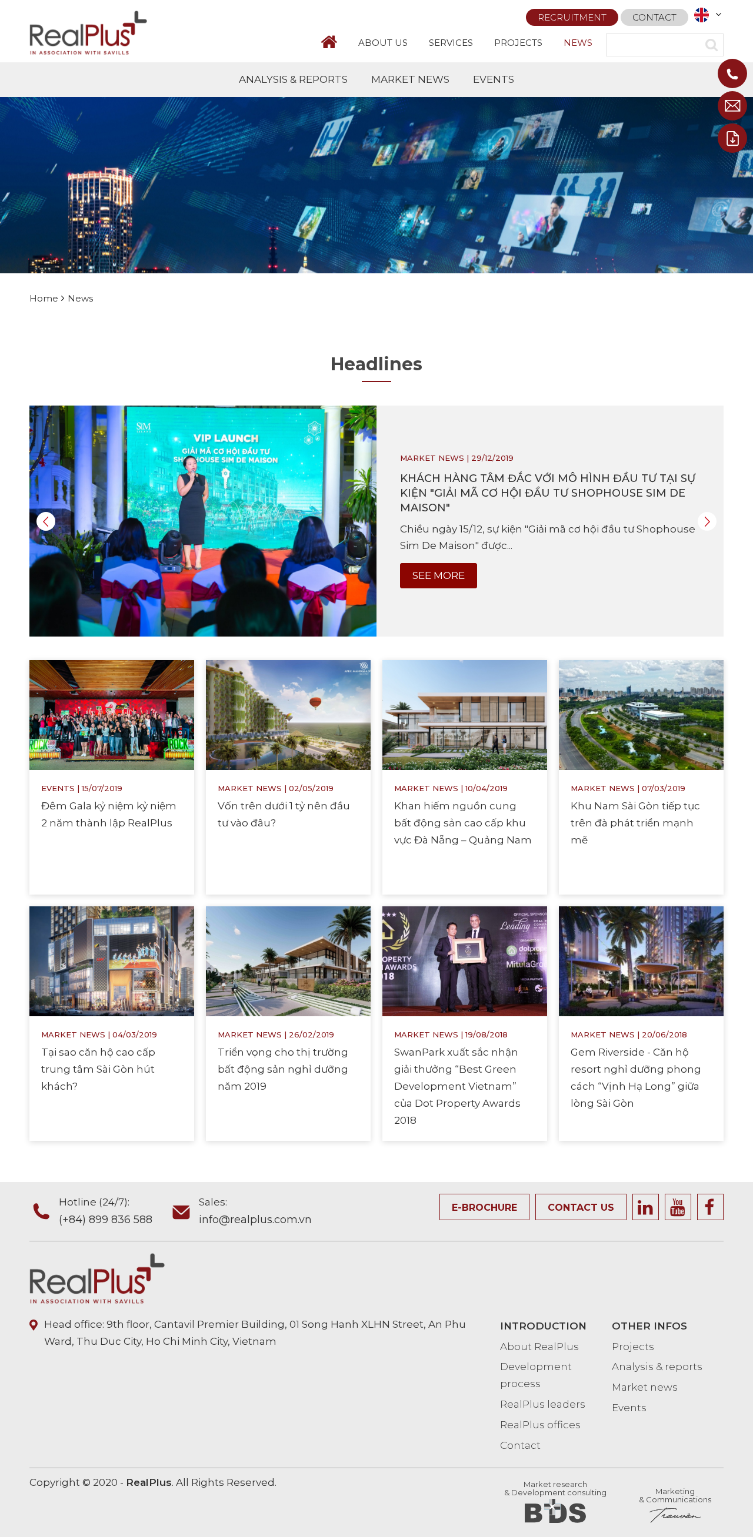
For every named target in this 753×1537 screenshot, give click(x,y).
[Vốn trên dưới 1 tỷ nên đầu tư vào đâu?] (288, 714)
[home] (334, 42)
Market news (432, 458)
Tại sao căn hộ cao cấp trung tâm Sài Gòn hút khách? (98, 1069)
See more (438, 575)
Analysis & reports (657, 1366)
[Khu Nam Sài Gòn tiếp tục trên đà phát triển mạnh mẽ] (641, 714)
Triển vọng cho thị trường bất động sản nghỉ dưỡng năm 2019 (283, 1069)
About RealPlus (539, 1346)
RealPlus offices (540, 1425)
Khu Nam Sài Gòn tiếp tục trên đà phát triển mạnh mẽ (635, 823)
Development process (536, 1375)
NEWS (578, 42)
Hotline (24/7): (105, 1211)
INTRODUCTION (543, 1326)
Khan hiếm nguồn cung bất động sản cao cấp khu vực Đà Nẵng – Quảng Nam (463, 823)
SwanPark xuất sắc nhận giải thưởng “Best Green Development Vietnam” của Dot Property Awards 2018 (457, 1086)
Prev (45, 521)
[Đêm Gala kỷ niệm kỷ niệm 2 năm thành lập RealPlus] (111, 714)
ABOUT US (383, 42)
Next (707, 521)
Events (58, 788)
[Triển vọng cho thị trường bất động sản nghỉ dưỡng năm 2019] (288, 960)
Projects (633, 1346)
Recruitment (572, 17)
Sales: (255, 1211)
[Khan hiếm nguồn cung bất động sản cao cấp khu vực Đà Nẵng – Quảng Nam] (464, 714)
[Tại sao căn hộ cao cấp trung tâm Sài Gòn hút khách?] (111, 960)
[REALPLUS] (88, 32)
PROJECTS (518, 42)
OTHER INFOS (649, 1326)
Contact (654, 17)
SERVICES (451, 42)
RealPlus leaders (542, 1404)
